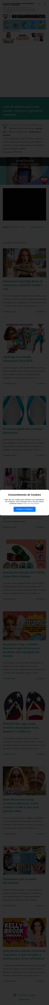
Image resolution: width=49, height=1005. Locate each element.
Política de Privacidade (30, 503)
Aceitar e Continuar (24, 509)
